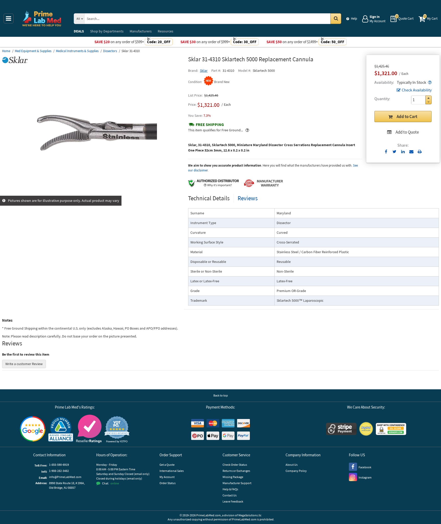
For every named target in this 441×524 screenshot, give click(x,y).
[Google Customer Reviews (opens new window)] (32, 429)
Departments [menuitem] (107, 31)
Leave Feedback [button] (233, 501)
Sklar (203, 70)
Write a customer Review (24, 364)
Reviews (248, 198)
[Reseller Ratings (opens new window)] (89, 430)
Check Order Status (235, 465)
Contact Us (230, 495)
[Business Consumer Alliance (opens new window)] (61, 429)
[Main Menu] (9, 19)
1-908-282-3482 (59, 471)
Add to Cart (407, 116)
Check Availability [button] (417, 89)
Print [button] (420, 151)
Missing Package (233, 477)
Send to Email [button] (411, 152)
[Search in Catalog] (335, 18)
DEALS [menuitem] (79, 31)
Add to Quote (407, 132)
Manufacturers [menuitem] (141, 31)
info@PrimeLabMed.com (65, 477)
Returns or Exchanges (236, 471)
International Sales (172, 471)
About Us (292, 465)
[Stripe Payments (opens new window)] (341, 429)
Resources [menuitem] (165, 31)
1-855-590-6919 (59, 465)
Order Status (168, 483)
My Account (167, 477)
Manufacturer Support (237, 483)
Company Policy (296, 471)
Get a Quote (167, 465)
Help (354, 18)
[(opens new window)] (93, 193)
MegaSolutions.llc (249, 515)
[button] (429, 82)
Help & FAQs (230, 489)
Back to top (220, 395)
